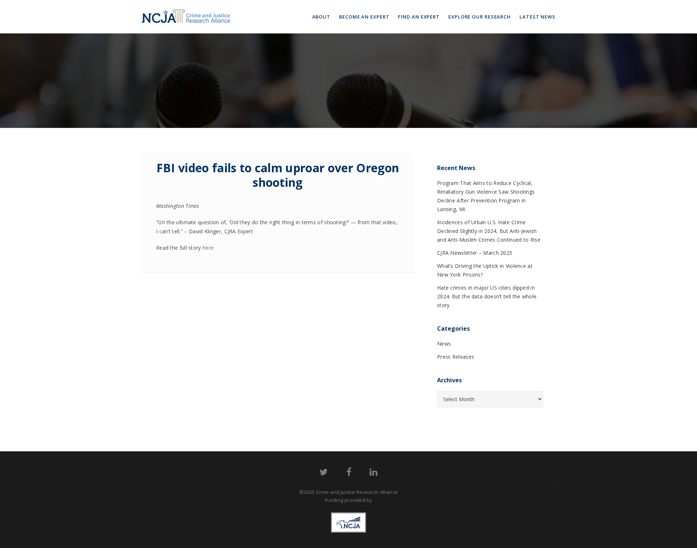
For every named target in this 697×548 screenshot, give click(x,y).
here (208, 247)
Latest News (537, 16)
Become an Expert (364, 16)
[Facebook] (349, 473)
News (444, 343)
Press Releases (455, 356)
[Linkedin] (373, 473)
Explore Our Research (479, 16)
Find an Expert (419, 16)
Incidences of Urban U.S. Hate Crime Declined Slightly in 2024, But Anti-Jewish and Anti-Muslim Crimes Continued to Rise (489, 231)
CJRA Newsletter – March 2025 (474, 252)
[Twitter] (323, 473)
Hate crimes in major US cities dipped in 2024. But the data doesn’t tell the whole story (487, 296)
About (321, 16)
